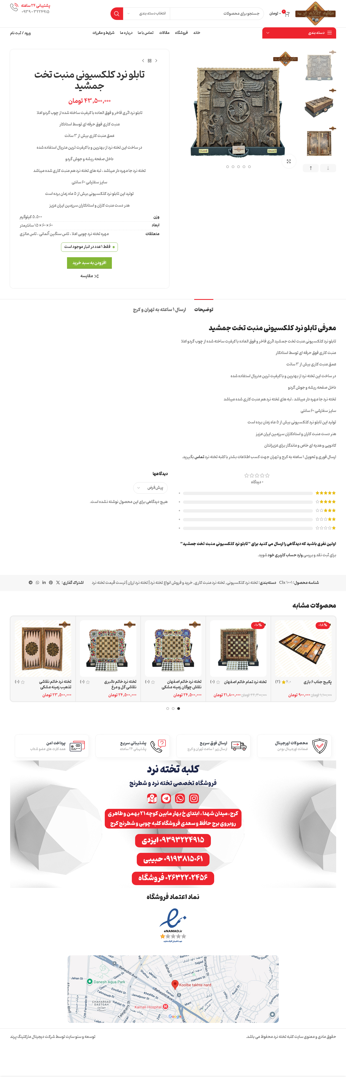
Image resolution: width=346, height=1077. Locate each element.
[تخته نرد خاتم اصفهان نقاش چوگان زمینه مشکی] (173, 648)
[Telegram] (166, 798)
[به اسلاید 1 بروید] (178, 708)
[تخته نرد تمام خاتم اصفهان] (238, 648)
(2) (277, 682)
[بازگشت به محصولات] (149, 61)
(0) (212, 682)
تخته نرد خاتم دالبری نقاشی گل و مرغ (120, 684)
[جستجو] (117, 13)
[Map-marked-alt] (152, 798)
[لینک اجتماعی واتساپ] (37, 583)
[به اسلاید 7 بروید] (244, 166)
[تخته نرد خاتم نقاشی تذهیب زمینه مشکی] (43, 648)
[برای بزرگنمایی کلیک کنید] (289, 161)
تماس (199, 457)
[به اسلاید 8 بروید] (238, 166)
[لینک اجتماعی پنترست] (50, 583)
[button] (328, 168)
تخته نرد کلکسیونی (242, 583)
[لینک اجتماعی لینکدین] (44, 583)
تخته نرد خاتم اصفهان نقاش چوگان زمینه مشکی (182, 684)
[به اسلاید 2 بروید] (173, 708)
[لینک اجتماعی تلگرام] (30, 583)
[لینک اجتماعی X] (58, 583)
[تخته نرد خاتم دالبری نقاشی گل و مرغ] (108, 648)
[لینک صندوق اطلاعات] (30, 13)
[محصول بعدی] (143, 61)
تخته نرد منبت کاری (209, 583)
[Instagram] (194, 798)
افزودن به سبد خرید (89, 263)
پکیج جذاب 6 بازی (318, 682)
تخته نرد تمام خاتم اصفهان (245, 682)
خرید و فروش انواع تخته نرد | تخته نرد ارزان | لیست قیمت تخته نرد (142, 583)
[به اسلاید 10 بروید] (227, 166)
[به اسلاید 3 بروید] (167, 708)
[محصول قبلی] (156, 61)
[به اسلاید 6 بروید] (249, 166)
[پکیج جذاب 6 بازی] (303, 648)
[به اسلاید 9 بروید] (233, 166)
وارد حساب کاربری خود (285, 555)
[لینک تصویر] (173, 926)
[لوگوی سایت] (315, 14)
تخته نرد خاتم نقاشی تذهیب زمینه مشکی (55, 684)
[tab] (203, 307)
